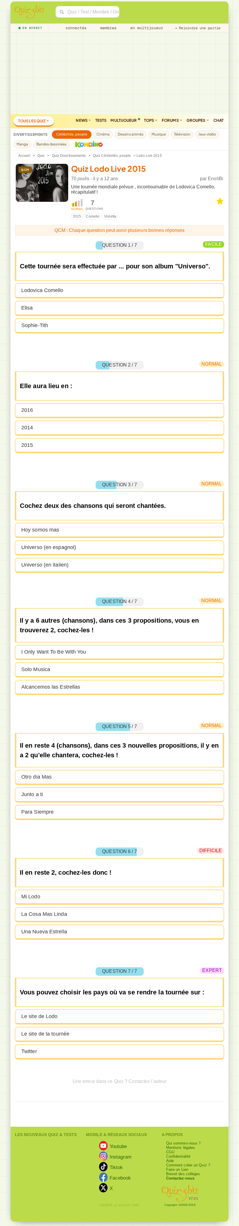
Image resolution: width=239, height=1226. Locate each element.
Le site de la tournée (45, 1034)
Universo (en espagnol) (48, 547)
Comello (92, 216)
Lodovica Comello (42, 290)
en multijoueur (145, 27)
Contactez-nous (180, 1178)
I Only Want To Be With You (53, 652)
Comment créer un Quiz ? (188, 1165)
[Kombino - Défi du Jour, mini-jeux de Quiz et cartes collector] (87, 144)
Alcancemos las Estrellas (50, 687)
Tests (101, 120)
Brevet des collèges (183, 1174)
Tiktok (116, 1167)
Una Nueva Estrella (44, 932)
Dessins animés (130, 134)
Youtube (118, 1146)
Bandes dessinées (51, 144)
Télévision (182, 134)
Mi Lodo (30, 896)
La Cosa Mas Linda (44, 914)
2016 (27, 410)
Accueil (24, 156)
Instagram (121, 1156)
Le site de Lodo (39, 1016)
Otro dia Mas (36, 777)
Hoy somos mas (40, 530)
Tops (149, 120)
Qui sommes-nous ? (183, 1143)
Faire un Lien (177, 1169)
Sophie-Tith (34, 325)
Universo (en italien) (44, 565)
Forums (170, 120)
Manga (22, 144)
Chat (218, 120)
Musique (159, 134)
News (82, 120)
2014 (27, 427)
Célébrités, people (71, 134)
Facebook (120, 1177)
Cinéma (103, 134)
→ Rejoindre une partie (197, 28)
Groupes (196, 120)
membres (107, 27)
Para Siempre (37, 812)
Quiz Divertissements (69, 156)
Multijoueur (123, 120)
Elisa (27, 308)
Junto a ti (32, 794)
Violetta (110, 216)
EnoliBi (215, 178)
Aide (170, 1161)
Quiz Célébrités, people (112, 156)
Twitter (29, 1051)
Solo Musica (35, 669)
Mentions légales (180, 1147)
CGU (170, 1152)
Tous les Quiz (32, 121)
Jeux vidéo (207, 134)
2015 (77, 216)
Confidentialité (178, 1156)
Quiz (41, 156)
